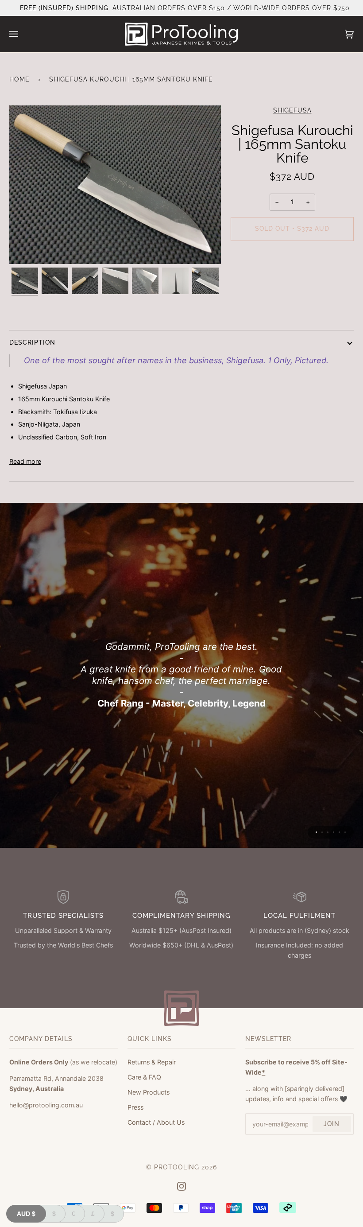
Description (32, 342)
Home (19, 79)
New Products (148, 1092)
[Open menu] (22, 34)
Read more (25, 461)
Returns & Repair (151, 1062)
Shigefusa (292, 110)
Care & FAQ (144, 1077)
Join (332, 1123)
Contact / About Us (156, 1122)
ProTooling (176, 1167)
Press (135, 1107)
